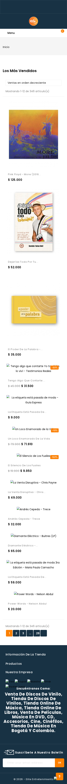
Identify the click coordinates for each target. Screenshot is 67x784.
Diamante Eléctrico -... (23, 545)
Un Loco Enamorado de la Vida (29, 438)
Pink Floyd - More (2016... (24, 174)
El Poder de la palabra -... (25, 349)
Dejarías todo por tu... (23, 262)
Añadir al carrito (38, 132)
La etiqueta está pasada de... (27, 412)
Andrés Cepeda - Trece (24, 519)
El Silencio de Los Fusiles (24, 465)
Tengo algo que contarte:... (26, 380)
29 (37, 633)
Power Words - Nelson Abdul (27, 603)
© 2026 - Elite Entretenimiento (34, 779)
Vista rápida (29, 132)
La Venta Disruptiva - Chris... (27, 492)
